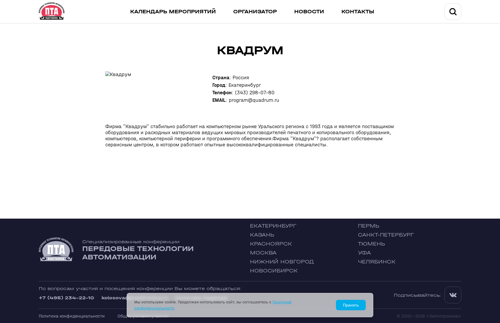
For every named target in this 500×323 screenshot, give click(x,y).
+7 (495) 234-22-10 (66, 297)
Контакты (357, 12)
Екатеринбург (273, 226)
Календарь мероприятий (173, 12)
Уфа (364, 253)
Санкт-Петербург (386, 235)
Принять (351, 305)
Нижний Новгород (282, 262)
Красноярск (271, 244)
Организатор (255, 12)
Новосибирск (274, 271)
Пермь (368, 226)
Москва (263, 253)
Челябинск (377, 262)
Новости (309, 12)
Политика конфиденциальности (72, 316)
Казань (262, 235)
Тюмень (371, 244)
